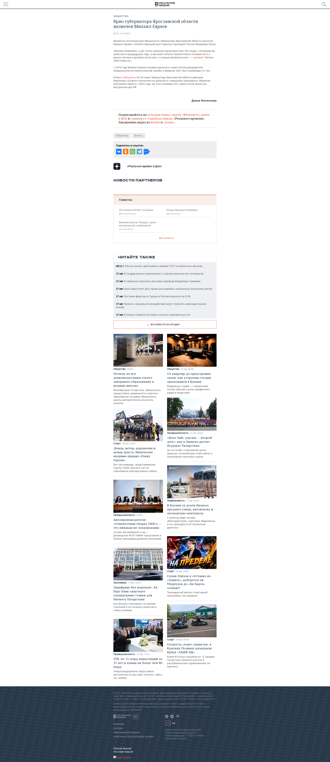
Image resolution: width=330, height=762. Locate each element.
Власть (138, 135)
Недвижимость (176, 500)
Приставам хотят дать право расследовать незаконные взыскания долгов (164, 288)
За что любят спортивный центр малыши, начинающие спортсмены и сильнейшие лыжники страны (189, 447)
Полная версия (122, 748)
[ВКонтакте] (119, 151)
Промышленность (124, 515)
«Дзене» (169, 122)
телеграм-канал (158, 115)
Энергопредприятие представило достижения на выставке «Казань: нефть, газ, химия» (138, 668)
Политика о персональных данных (133, 737)
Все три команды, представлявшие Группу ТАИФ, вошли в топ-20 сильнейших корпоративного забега (135, 459)
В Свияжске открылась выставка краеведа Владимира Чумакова (158, 281)
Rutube (155, 122)
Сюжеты (125, 200)
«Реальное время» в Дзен (144, 166)
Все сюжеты (166, 238)
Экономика (119, 582)
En (173, 723)
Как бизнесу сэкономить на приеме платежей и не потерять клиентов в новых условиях (135, 598)
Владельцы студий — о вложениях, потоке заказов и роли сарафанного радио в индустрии (189, 383)
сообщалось (129, 77)
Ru (167, 723)
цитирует (198, 57)
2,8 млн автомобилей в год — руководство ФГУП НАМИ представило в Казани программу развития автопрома (137, 529)
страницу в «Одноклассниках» (151, 118)
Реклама (118, 728)
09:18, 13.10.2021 (121, 33)
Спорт (117, 443)
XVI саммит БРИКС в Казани (136, 211)
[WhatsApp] (132, 151)
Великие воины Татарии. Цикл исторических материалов (137, 225)
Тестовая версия (123, 751)
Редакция (119, 724)
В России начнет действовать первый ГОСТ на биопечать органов (159, 266)
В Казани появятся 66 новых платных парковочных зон (153, 314)
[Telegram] (139, 151)
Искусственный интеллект (182, 211)
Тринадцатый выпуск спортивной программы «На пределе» (189, 585)
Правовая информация (126, 732)
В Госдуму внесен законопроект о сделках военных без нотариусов (160, 273)
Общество (121, 16)
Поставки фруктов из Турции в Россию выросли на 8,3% (153, 296)
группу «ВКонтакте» (185, 115)
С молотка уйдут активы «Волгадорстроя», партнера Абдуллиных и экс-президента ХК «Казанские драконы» (191, 516)
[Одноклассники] (125, 151)
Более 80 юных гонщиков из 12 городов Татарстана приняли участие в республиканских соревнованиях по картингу (190, 655)
